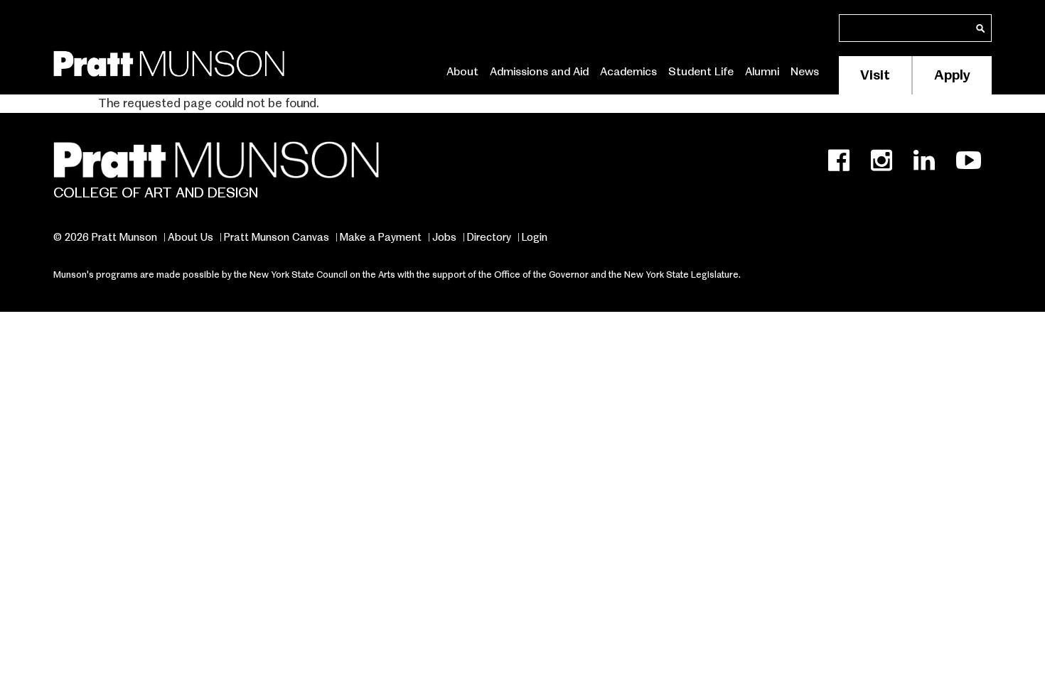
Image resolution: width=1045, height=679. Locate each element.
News (805, 71)
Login (534, 237)
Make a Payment (381, 237)
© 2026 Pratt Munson (105, 237)
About (462, 71)
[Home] (168, 60)
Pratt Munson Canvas (276, 237)
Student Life (701, 71)
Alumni (762, 71)
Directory (489, 237)
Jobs (444, 237)
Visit (875, 74)
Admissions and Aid (539, 71)
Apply (952, 74)
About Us (190, 237)
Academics (628, 71)
